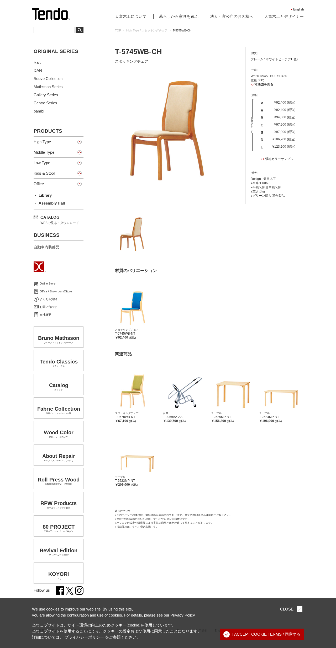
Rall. (37, 62)
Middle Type (44, 152)
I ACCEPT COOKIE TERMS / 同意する (266, 634)
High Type (42, 142)
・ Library (43, 195)
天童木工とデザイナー (284, 16)
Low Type (42, 162)
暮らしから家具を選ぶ (178, 16)
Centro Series (45, 103)
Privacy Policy (182, 615)
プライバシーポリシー (84, 637)
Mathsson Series (48, 86)
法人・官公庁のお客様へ (231, 16)
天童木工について (130, 16)
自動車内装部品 (46, 247)
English (298, 9)
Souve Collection (48, 78)
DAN (38, 70)
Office (39, 183)
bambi (39, 111)
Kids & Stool (44, 173)
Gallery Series (46, 95)
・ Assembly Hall (49, 203)
